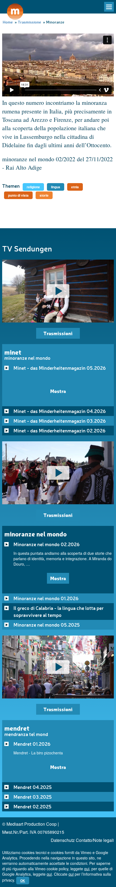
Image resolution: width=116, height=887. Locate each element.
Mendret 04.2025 (32, 787)
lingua (55, 186)
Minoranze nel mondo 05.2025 (46, 624)
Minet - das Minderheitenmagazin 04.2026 (59, 411)
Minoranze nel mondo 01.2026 (46, 598)
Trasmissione (29, 22)
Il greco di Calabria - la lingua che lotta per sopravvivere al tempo (58, 611)
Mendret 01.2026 (31, 744)
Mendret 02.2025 (32, 806)
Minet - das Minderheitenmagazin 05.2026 (59, 368)
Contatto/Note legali (95, 840)
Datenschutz (63, 840)
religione (33, 186)
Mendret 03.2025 (32, 797)
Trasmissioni (58, 333)
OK (22, 880)
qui (86, 868)
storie (44, 195)
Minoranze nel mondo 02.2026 (46, 544)
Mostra (58, 391)
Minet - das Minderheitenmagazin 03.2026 (59, 421)
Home (8, 22)
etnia (75, 186)
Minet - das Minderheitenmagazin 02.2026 (59, 430)
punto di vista (18, 195)
